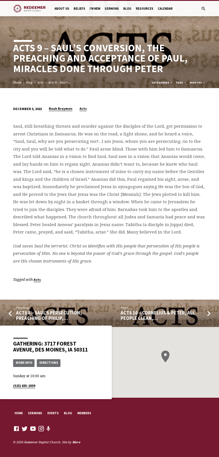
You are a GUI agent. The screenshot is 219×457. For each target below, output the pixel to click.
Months (196, 82)
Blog (127, 9)
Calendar (165, 9)
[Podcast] (48, 428)
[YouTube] (33, 428)
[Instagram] (41, 428)
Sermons (112, 9)
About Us (61, 9)
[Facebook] (16, 428)
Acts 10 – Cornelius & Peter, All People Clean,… (158, 315)
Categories (161, 82)
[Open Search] (203, 8)
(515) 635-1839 (24, 385)
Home (17, 82)
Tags (180, 82)
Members (84, 413)
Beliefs (79, 9)
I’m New (95, 9)
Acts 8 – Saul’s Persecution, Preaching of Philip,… (49, 315)
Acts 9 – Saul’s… (59, 82)
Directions (48, 363)
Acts (40, 82)
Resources (144, 9)
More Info (24, 363)
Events (53, 413)
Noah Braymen (60, 108)
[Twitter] (24, 428)
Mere (76, 442)
